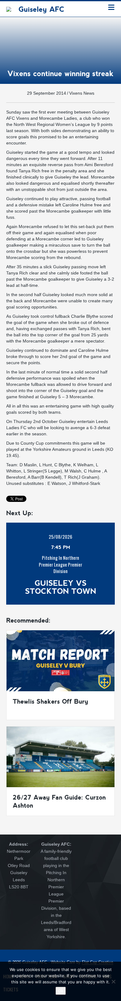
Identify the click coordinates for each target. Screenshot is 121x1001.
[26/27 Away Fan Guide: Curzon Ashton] (60, 756)
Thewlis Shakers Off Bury (50, 701)
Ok (60, 990)
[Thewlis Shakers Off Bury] (60, 660)
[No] (113, 981)
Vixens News (81, 93)
